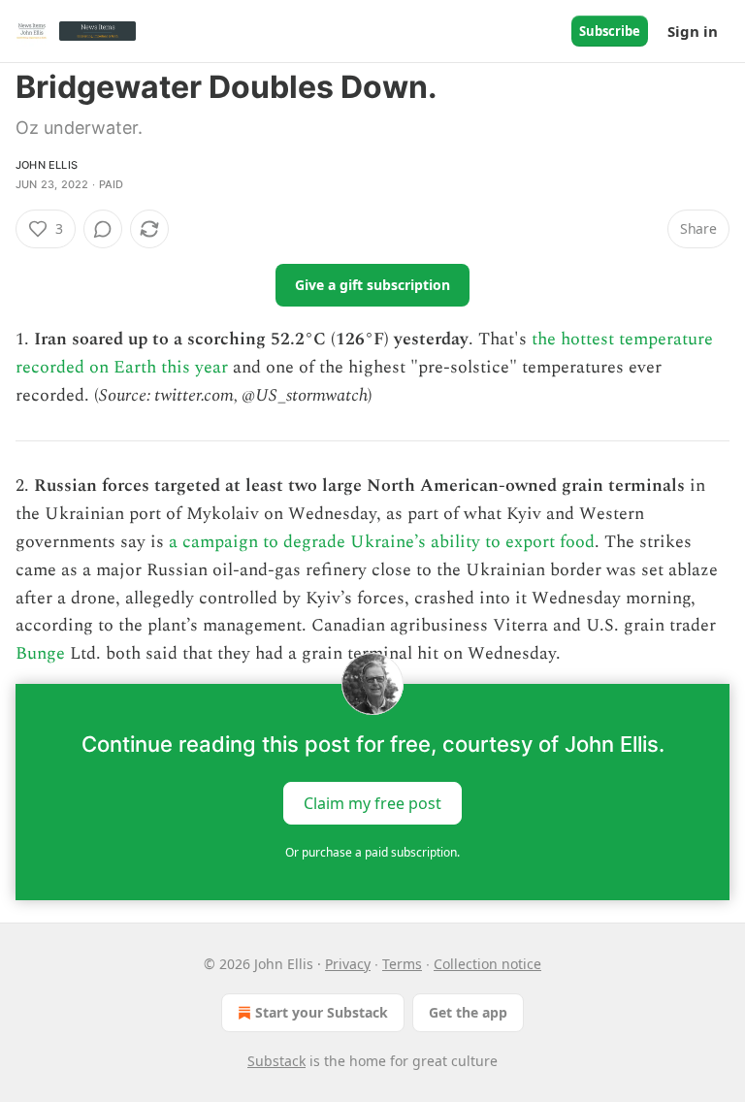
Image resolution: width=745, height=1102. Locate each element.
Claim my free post (372, 803)
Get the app (468, 1012)
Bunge (40, 653)
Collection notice (487, 964)
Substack (276, 1061)
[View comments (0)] (102, 229)
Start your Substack (321, 1012)
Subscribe (609, 31)
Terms (402, 964)
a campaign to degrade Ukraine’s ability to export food (382, 542)
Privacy (348, 964)
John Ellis (47, 165)
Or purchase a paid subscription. (372, 852)
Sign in (692, 31)
